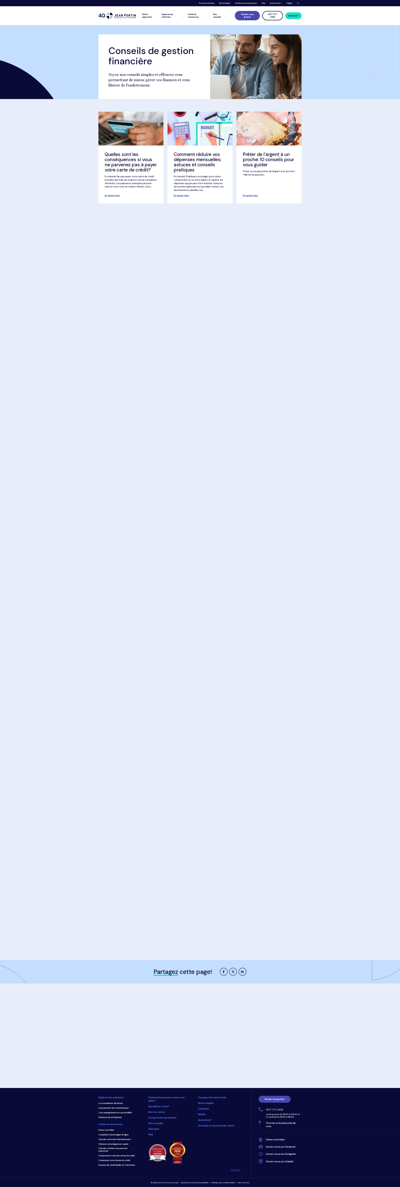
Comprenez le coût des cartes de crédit (116, 1155)
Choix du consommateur (179, 1153)
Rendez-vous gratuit (247, 15)
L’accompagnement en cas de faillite (115, 1112)
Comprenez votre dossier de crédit (114, 1160)
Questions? (205, 1120)
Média (201, 1114)
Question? (293, 15)
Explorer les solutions (111, 1097)
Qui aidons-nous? (158, 1106)
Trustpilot (235, 1170)
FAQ (263, 3)
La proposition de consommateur (113, 1108)
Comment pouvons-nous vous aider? (166, 1099)
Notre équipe (224, 3)
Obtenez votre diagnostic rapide (113, 1144)
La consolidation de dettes (110, 1103)
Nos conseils (155, 1123)
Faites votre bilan (106, 1130)
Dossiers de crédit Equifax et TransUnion (116, 1165)
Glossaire (153, 1129)
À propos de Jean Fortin (212, 1097)
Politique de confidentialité (223, 1182)
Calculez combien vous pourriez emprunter (113, 1149)
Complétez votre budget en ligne (113, 1134)
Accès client (275, 3)
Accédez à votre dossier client (216, 1125)
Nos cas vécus (156, 1112)
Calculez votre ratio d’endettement (114, 1139)
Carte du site (243, 1182)
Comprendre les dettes (162, 1117)
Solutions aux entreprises (246, 3)
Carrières (203, 1108)
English (289, 3)
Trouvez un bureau (206, 3)
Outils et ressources (110, 1124)
